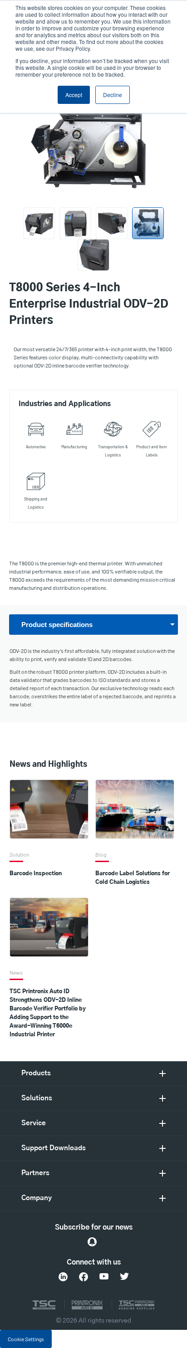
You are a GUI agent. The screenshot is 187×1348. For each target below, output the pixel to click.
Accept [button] (73, 94)
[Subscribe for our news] (92, 1241)
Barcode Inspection (36, 873)
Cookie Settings (26, 1339)
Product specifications (57, 624)
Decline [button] (112, 94)
